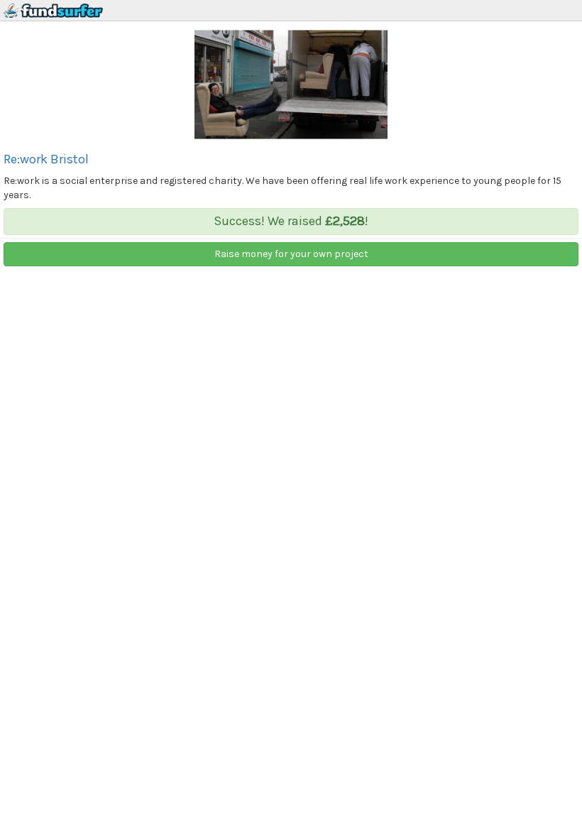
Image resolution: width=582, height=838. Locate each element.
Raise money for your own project (291, 254)
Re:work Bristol (46, 159)
